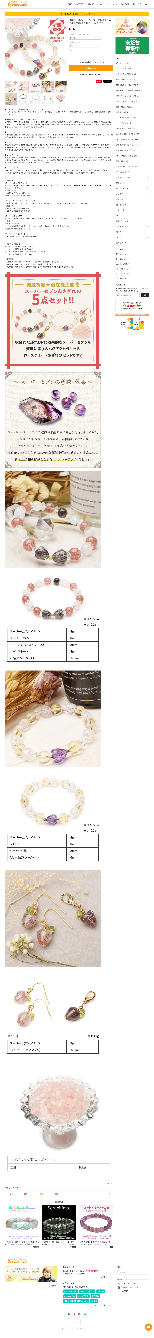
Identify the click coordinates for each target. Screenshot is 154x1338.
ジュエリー (120, 194)
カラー (118, 237)
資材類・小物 (121, 205)
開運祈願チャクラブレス (125, 150)
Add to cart (91, 68)
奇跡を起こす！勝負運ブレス (127, 85)
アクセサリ (120, 183)
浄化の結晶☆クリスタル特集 (127, 139)
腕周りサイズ (121, 243)
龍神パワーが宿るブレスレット (128, 96)
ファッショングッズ (124, 177)
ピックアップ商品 (123, 63)
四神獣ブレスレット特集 (125, 128)
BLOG (99, 4)
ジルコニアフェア (123, 172)
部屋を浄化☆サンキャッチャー (128, 145)
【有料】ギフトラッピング (78, 42)
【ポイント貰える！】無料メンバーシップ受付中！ (77, 14)
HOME (69, 4)
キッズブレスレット (124, 123)
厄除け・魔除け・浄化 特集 (126, 101)
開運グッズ (120, 199)
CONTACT (125, 4)
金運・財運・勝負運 (124, 107)
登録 (145, 295)
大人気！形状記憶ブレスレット (128, 74)
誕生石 (118, 216)
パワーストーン (122, 188)
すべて (12, 1194)
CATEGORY (79, 4)
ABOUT (91, 4)
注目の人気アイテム (124, 69)
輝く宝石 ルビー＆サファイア (127, 134)
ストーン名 (120, 210)
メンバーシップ (112, 4)
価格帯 (118, 232)
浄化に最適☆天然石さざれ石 (127, 156)
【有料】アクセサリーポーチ (79, 34)
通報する (109, 1183)
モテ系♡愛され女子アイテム (127, 167)
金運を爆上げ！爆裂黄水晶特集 (128, 90)
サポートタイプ (122, 226)
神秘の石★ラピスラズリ (125, 79)
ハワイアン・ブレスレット (126, 118)
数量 (70, 51)
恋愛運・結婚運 (122, 112)
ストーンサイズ (122, 221)
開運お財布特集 (122, 161)
